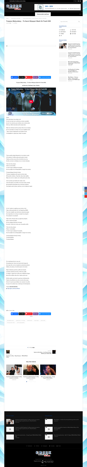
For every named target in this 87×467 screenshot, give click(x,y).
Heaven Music (29, 320)
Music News (36, 320)
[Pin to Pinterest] (32, 347)
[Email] (80, 1)
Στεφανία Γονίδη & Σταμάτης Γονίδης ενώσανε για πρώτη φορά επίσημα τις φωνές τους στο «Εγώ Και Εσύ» (74, 45)
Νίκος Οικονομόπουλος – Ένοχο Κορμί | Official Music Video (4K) (74, 63)
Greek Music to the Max (15, 18)
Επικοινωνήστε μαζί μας (43, 14)
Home (7, 18)
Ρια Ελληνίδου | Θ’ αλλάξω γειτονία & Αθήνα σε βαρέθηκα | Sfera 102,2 (73, 70)
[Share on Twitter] (31, 347)
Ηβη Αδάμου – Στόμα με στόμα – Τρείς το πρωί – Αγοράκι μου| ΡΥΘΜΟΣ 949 (74, 78)
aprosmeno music (10, 320)
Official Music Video (11, 322)
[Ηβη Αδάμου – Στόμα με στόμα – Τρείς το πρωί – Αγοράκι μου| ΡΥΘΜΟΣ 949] (63, 79)
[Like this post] (28, 347)
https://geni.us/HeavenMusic (13, 288)
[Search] (80, 14)
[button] (7, 1)
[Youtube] (78, 1)
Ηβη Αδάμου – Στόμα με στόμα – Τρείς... (16, 1)
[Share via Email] (33, 347)
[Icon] (10, 429)
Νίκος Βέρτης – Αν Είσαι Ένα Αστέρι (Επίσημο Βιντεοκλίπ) (66, 419)
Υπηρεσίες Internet (37, 461)
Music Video (43, 320)
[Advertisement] (31, 34)
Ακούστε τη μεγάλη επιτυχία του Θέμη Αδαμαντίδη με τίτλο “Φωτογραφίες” (66, 428)
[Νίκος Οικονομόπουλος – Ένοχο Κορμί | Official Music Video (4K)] (48, 370)
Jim (10, 23)
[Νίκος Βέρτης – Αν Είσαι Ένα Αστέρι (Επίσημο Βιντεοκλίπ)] (49, 421)
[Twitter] (75, 1)
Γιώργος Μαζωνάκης (20, 322)
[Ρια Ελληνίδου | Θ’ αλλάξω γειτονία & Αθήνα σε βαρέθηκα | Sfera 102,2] (63, 71)
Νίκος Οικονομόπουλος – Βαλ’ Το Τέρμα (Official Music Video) (67, 435)
